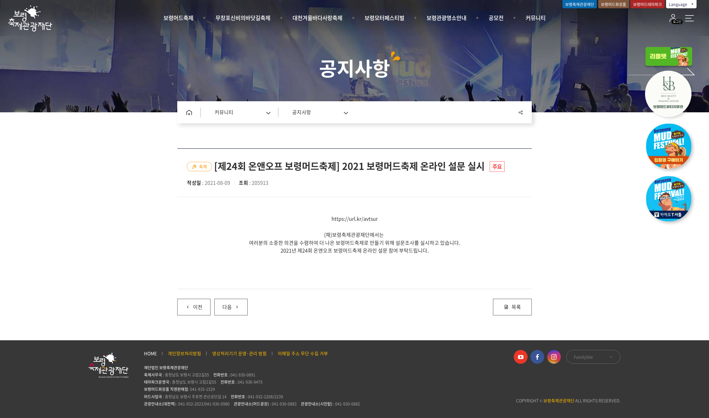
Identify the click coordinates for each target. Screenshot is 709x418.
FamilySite (584, 357)
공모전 (496, 18)
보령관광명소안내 (446, 18)
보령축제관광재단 (579, 4)
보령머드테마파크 (647, 4)
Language (678, 4)
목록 (516, 307)
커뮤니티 (536, 18)
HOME (150, 353)
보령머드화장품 (613, 4)
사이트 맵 (689, 18)
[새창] (671, 95)
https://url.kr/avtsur (355, 218)
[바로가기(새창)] (671, 200)
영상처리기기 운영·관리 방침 (239, 353)
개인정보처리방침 (184, 353)
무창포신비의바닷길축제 (242, 18)
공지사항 (301, 112)
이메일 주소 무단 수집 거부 (303, 353)
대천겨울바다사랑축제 (317, 18)
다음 (223, 305)
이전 (189, 305)
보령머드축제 (178, 18)
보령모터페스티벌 (384, 18)
